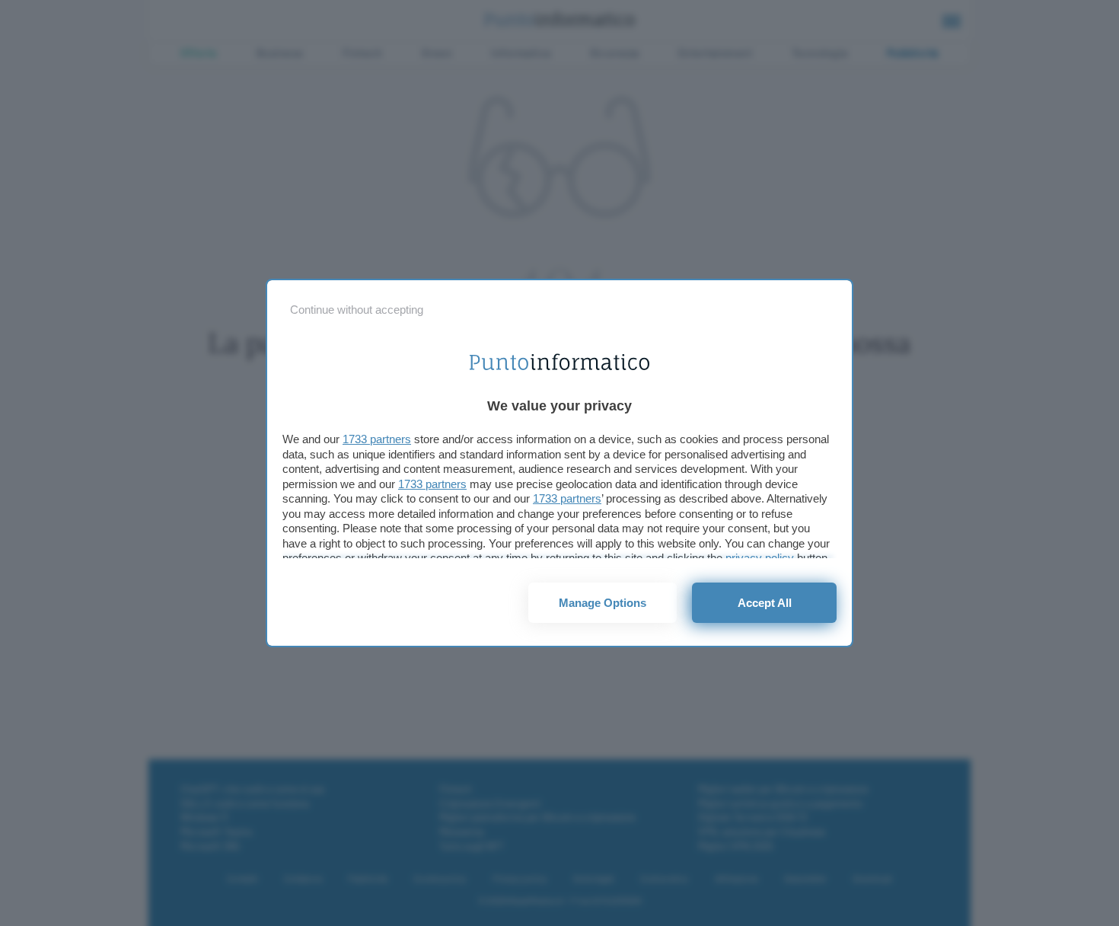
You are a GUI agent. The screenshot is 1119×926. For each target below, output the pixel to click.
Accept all (765, 602)
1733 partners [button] (377, 439)
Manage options (602, 602)
